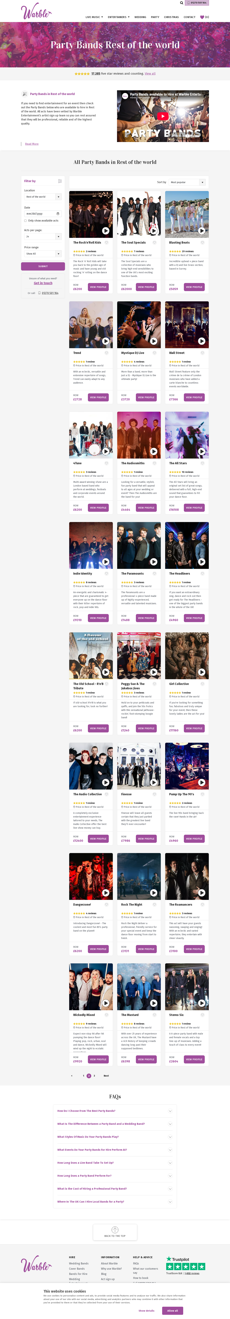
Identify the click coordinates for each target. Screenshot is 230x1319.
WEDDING (140, 17)
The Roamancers (180, 904)
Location (29, 190)
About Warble (109, 1263)
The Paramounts (132, 573)
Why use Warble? (111, 1268)
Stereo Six (176, 1015)
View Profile (98, 287)
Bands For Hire (78, 1274)
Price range (31, 247)
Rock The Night (131, 904)
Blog (103, 1274)
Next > (106, 1076)
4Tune (77, 463)
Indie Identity (82, 573)
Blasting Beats (179, 242)
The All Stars (178, 463)
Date (27, 207)
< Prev (71, 1076)
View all (150, 73)
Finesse (126, 794)
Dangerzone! (82, 904)
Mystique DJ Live (132, 353)
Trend (77, 353)
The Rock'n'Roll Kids (87, 242)
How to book (140, 1278)
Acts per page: (33, 230)
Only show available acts (43, 220)
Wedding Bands (79, 1263)
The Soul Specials (133, 242)
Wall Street (177, 353)
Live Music (93, 17)
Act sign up (108, 1279)
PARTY (155, 17)
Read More (32, 144)
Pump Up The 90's (181, 794)
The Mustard (130, 1015)
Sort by (161, 182)
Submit (43, 266)
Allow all (172, 1310)
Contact (189, 17)
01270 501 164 (198, 2)
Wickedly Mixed (84, 1015)
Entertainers (117, 17)
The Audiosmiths (132, 463)
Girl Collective (179, 684)
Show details (146, 1310)
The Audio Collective (87, 794)
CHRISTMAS (171, 17)
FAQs (136, 1263)
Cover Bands (77, 1268)
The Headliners (179, 573)
